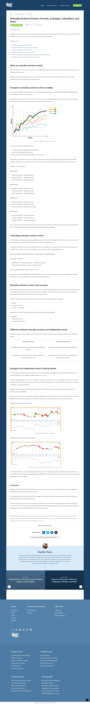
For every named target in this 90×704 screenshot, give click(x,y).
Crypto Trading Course (17, 668)
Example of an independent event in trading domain (26, 57)
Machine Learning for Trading (19, 660)
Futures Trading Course (47, 663)
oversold (56, 380)
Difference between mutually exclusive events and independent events (31, 54)
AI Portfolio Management (18, 683)
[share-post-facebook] (43, 532)
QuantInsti (14, 610)
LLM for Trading (44, 655)
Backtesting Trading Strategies (49, 660)
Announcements (32, 610)
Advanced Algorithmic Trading (50, 691)
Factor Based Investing (17, 688)
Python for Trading (16, 658)
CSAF (12, 615)
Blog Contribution (60, 615)
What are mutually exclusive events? (22, 45)
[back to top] (87, 700)
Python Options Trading (18, 663)
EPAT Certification (52, 5)
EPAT (12, 613)
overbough (48, 380)
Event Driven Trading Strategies (18, 505)
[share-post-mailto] (56, 532)
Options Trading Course (47, 666)
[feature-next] (64, 580)
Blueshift (13, 620)
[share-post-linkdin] (51, 532)
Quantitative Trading (47, 683)
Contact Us (58, 610)
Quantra (13, 618)
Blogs (42, 5)
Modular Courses (64, 5)
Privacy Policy (59, 613)
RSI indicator (43, 375)
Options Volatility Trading (18, 685)
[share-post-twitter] (47, 532)
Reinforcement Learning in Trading (21, 680)
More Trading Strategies (16, 25)
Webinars (30, 613)
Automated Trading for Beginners (51, 680)
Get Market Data (16, 666)
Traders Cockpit (58, 467)
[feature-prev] (25, 580)
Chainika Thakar (16, 29)
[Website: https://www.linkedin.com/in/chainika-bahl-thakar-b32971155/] (45, 567)
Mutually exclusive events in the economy (23, 52)
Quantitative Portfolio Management (21, 691)
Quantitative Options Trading (50, 685)
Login (77, 5)
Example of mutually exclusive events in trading (24, 47)
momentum (30, 380)
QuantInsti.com (45, 702)
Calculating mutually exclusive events (22, 50)
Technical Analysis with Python (49, 658)
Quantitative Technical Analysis (50, 688)
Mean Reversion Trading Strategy (20, 655)
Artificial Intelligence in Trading (50, 693)
